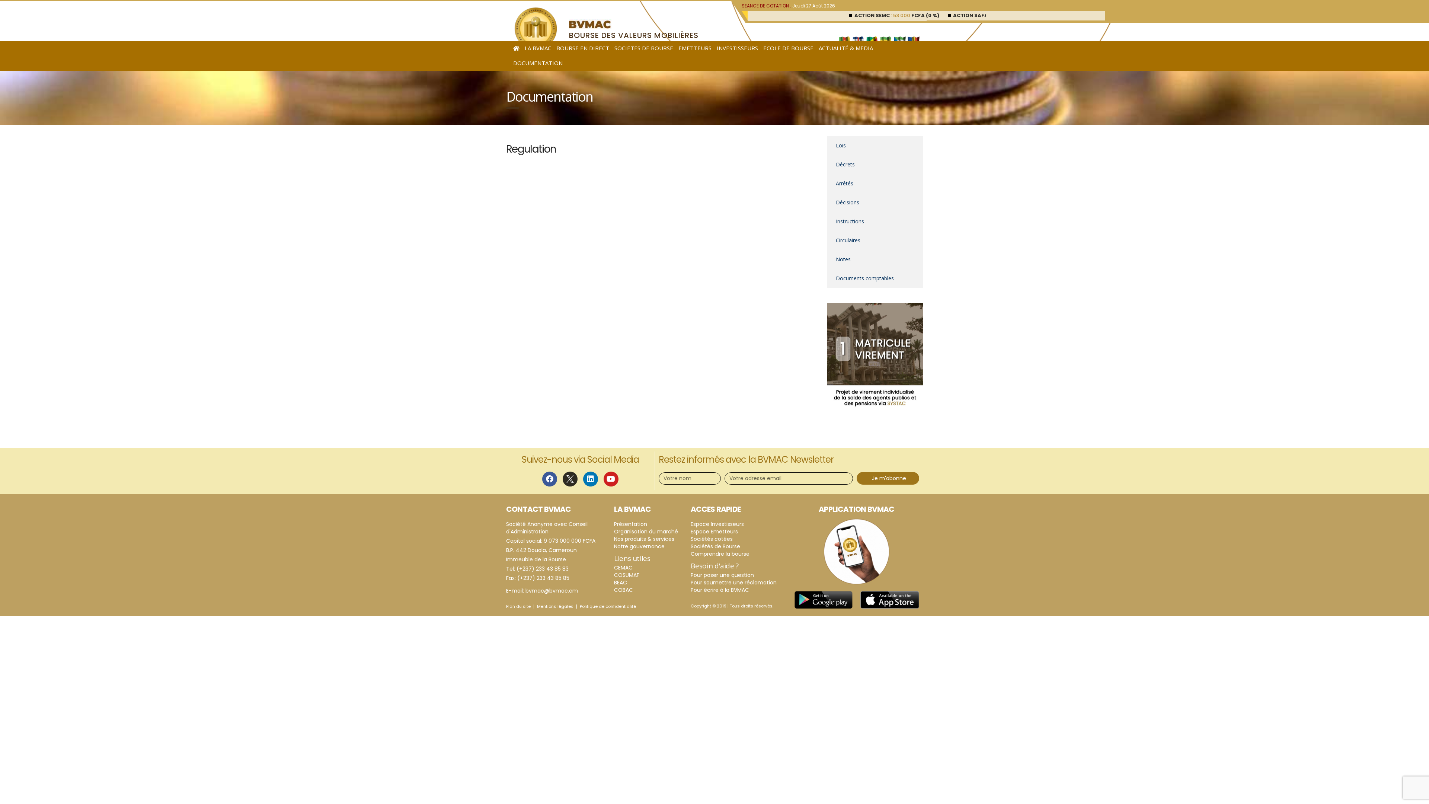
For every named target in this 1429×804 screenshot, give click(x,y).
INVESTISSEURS (737, 48)
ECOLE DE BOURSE (788, 48)
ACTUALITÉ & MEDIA (846, 48)
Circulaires (848, 240)
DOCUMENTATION (538, 63)
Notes (843, 259)
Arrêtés (844, 183)
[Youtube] (611, 479)
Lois (841, 145)
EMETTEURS (695, 48)
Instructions (850, 221)
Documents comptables (865, 278)
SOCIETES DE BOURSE (643, 48)
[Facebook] (549, 479)
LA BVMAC (538, 48)
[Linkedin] (590, 479)
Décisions (847, 202)
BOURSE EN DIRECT (582, 48)
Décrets (845, 164)
